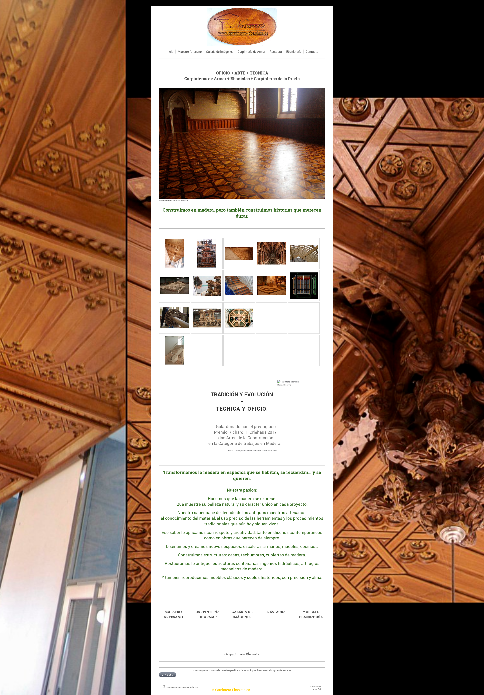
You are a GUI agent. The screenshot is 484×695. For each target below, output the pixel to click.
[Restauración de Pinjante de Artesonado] (207, 286)
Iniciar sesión (315, 686)
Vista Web (317, 689)
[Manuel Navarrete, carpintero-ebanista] (242, 143)
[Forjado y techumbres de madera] (174, 285)
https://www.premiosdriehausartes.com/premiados (252, 450)
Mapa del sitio (192, 687)
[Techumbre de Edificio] (304, 253)
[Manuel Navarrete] (301, 381)
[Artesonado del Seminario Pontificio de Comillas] (174, 253)
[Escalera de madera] (239, 285)
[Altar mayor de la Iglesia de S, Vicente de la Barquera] (271, 285)
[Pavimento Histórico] (239, 253)
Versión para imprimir (175, 687)
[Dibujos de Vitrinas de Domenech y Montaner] (304, 285)
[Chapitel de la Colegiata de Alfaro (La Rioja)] (206, 253)
